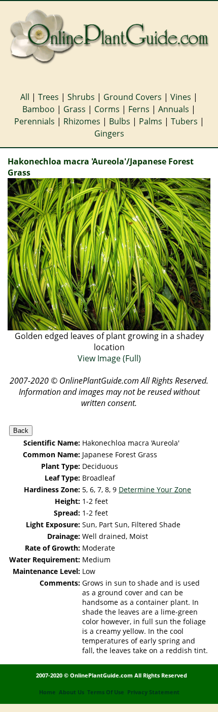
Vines (180, 97)
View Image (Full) (109, 358)
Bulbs (119, 121)
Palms (150, 121)
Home (47, 692)
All (24, 97)
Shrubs (81, 97)
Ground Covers (132, 97)
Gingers (109, 133)
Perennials (34, 121)
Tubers (184, 121)
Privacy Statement (153, 692)
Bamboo (38, 109)
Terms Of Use (105, 692)
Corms (107, 109)
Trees (48, 97)
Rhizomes (81, 121)
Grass (74, 109)
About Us (71, 692)
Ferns (139, 109)
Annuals (173, 109)
